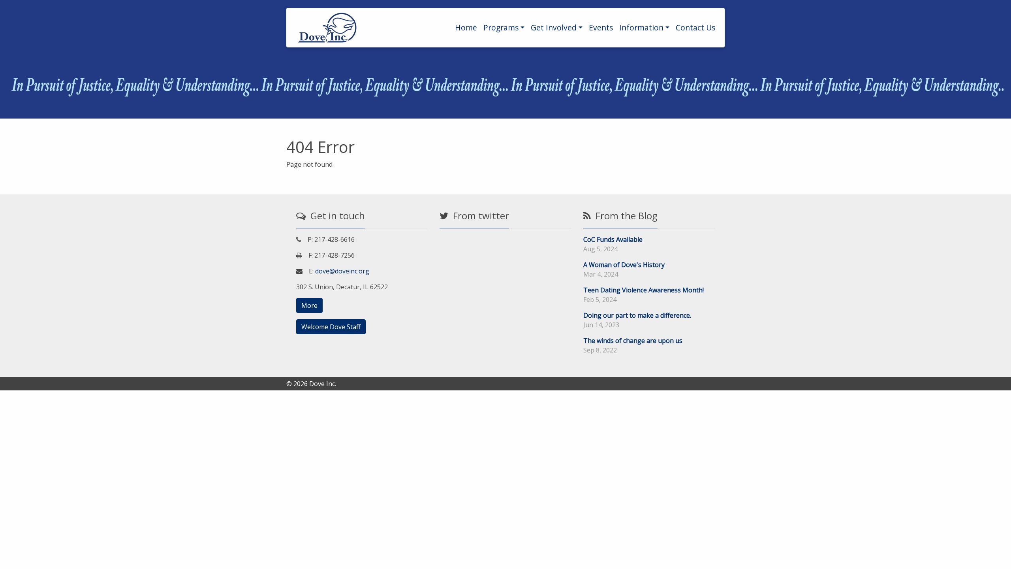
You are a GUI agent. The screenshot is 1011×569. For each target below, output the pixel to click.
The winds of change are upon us (632, 340)
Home (466, 27)
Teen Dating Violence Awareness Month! (643, 290)
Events (601, 27)
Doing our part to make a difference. (637, 315)
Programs (501, 27)
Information (641, 27)
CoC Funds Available (613, 239)
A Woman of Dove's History (624, 264)
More (309, 305)
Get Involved (554, 27)
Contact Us (695, 27)
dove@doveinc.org (342, 271)
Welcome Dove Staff (331, 326)
